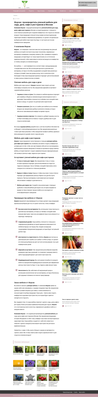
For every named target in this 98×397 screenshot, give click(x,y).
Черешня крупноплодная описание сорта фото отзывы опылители (41, 383)
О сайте (79, 11)
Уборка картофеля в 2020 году (70, 38)
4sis (22, 66)
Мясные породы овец (18, 353)
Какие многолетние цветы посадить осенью (29, 369)
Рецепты (31, 11)
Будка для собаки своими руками (41, 354)
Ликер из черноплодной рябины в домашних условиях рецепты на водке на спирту (73, 173)
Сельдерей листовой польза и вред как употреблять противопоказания (53, 383)
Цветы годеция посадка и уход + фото (73, 89)
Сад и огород (40, 11)
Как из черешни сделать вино (70, 299)
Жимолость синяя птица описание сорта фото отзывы (18, 383)
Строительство (52, 11)
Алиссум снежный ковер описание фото (18, 368)
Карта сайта (82, 392)
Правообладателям (67, 392)
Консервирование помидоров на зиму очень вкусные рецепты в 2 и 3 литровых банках (72, 225)
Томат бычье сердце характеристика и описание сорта (29, 383)
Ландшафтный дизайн (19, 11)
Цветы (71, 11)
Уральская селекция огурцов (29, 354)
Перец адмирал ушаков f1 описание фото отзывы (54, 369)
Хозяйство (63, 11)
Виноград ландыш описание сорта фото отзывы (41, 369)
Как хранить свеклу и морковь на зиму (73, 250)
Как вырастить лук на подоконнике (53, 354)
